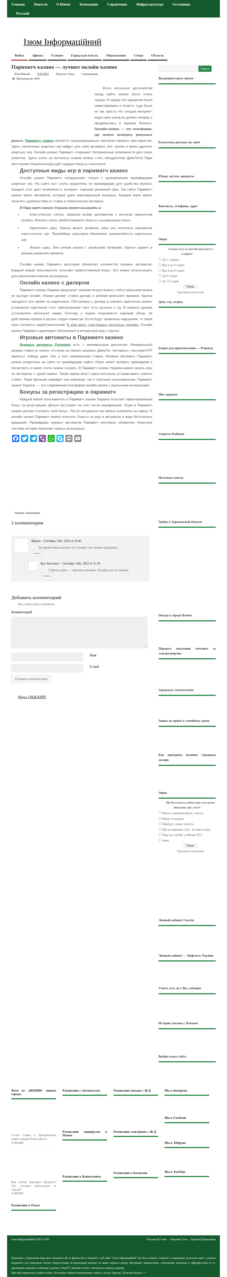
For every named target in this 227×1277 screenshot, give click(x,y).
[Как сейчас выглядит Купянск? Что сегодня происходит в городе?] (41, 1178)
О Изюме (63, 4)
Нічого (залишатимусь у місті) (182, 813)
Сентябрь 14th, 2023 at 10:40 (62, 541)
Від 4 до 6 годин (173, 270)
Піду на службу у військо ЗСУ (182, 835)
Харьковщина (32, 512)
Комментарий (21, 612)
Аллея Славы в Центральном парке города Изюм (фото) (33, 1137)
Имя (93, 655)
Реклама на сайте (157, 1239)
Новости (40, 4)
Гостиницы (181, 4)
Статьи (70, 74)
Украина (19, 512)
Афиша (37, 55)
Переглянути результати (190, 292)
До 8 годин (169, 276)
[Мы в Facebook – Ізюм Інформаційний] (186, 1131)
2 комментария (89, 74)
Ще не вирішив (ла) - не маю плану (186, 829)
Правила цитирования (203, 1239)
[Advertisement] (81, 478)
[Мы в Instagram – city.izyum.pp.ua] (186, 1105)
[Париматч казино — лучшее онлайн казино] (13, 527)
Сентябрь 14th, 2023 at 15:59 (81, 563)
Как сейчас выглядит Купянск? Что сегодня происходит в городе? (33, 1185)
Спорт (138, 55)
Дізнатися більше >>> (134, 1272)
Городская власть (84, 55)
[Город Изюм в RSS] (113, 1248)
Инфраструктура (150, 4)
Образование (116, 55)
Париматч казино (39, 140)
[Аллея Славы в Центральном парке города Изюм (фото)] (41, 1131)
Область (157, 55)
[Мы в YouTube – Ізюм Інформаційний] (186, 1186)
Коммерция (89, 4)
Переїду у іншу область (178, 824)
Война (19, 55)
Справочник (117, 4)
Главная (18, 4)
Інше (165, 840)
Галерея (57, 55)
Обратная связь (179, 1239)
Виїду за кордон (173, 818)
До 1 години (170, 259)
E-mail (94, 666)
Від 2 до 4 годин (173, 265)
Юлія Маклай (22, 74)
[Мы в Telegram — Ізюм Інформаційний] (186, 1158)
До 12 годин (170, 281)
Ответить (37, 553)
